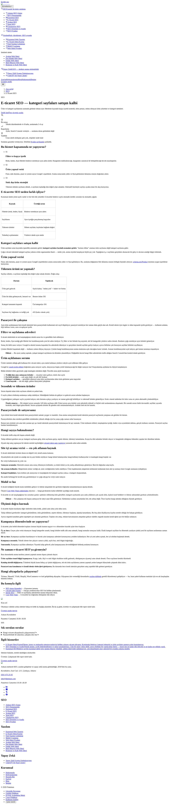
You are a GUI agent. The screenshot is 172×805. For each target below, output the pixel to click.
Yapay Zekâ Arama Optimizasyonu (20, 73)
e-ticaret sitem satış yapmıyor (54, 443)
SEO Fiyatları (12, 31)
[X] (7, 692)
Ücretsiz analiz (6, 82)
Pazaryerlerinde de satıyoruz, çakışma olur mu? (20, 635)
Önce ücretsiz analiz (15, 113)
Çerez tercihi (11, 802)
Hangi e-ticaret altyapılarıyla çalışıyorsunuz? (19, 633)
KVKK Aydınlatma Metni (15, 795)
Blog (20, 80)
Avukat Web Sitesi (12, 56)
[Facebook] (7, 695)
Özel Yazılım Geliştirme (16, 44)
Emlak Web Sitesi (12, 61)
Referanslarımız (12, 80)
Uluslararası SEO (13, 27)
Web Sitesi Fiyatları (14, 48)
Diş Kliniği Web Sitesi (14, 58)
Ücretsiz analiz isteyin (9, 611)
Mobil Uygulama (13, 46)
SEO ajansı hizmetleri (14, 588)
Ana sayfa (9, 89)
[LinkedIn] (7, 687)
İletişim (33, 80)
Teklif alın (4, 113)
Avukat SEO (12, 22)
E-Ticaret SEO (12, 20)
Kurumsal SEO (13, 18)
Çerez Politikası (11, 797)
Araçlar (3, 80)
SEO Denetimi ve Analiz (16, 29)
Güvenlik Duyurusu (13, 791)
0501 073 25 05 (7, 675)
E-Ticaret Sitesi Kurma (15, 42)
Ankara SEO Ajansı (14, 13)
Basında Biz (10, 777)
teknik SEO (10, 593)
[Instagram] (7, 690)
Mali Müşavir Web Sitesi (15, 63)
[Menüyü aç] (3, 84)
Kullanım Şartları (12, 800)
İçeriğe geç (5, 2)
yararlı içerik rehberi (16, 367)
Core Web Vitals (12, 595)
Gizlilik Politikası (12, 793)
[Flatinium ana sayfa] (5, 4)
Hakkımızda (26, 80)
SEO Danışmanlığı (14, 15)
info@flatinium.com (8, 679)
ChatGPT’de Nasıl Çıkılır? (17, 76)
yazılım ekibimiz (95, 576)
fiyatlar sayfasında (37, 142)
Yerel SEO (11, 24)
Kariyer (8, 779)
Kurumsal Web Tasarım (16, 40)
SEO (7, 91)
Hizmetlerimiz (6, 6)
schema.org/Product (140, 262)
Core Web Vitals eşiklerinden (17, 491)
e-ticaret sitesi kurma (13, 591)
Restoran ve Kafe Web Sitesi (16, 65)
